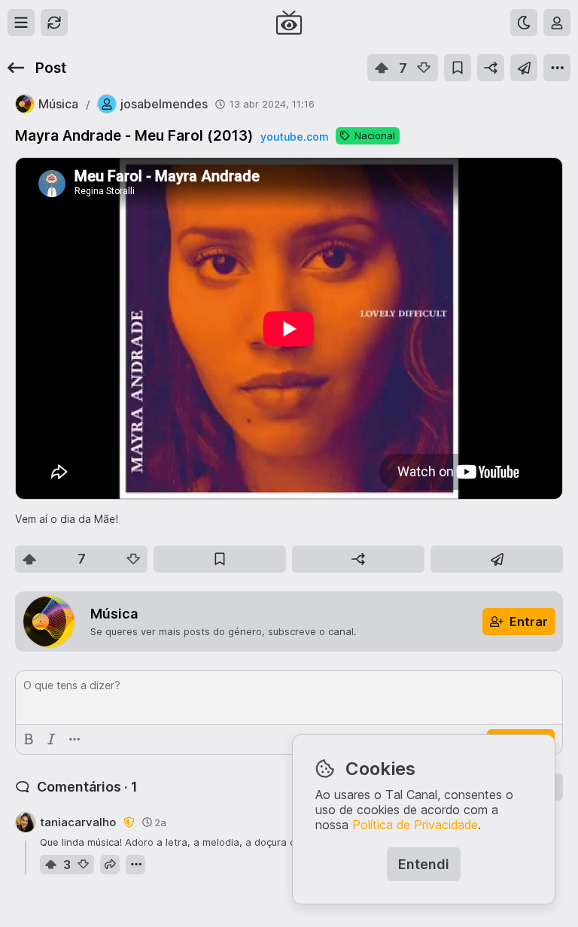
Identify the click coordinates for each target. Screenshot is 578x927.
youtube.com (294, 136)
